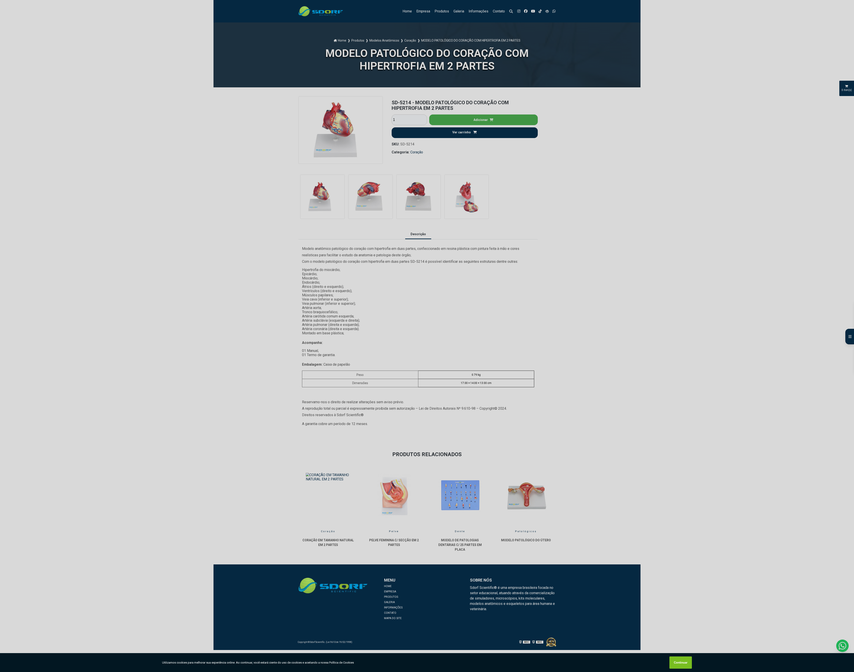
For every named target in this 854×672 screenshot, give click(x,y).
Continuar (680, 662)
